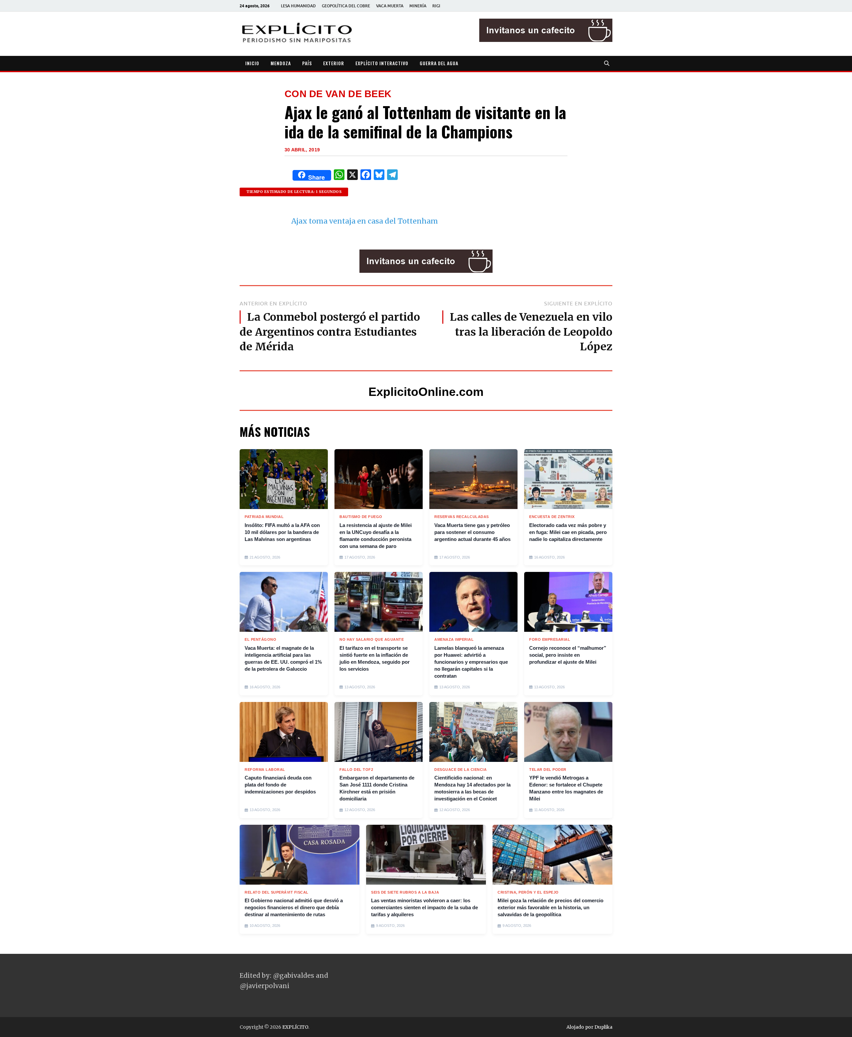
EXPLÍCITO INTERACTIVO (381, 63)
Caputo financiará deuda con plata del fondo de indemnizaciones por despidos (280, 784)
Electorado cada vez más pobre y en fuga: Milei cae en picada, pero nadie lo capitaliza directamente (568, 532)
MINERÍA (417, 5)
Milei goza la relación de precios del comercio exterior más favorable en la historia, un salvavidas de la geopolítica (550, 907)
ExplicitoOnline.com (426, 392)
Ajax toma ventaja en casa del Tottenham (364, 221)
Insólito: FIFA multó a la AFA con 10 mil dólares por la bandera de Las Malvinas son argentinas (282, 532)
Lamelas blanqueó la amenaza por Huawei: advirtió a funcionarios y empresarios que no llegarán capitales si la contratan (471, 662)
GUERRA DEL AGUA (439, 63)
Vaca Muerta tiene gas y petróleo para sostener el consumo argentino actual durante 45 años (472, 532)
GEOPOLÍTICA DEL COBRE (346, 5)
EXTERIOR (333, 63)
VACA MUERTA (389, 5)
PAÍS (307, 63)
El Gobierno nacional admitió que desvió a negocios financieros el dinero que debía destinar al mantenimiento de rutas (294, 907)
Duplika (603, 1027)
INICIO (252, 63)
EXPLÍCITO (295, 1027)
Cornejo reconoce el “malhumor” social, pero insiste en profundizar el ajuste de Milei (567, 655)
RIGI (436, 5)
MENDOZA (281, 63)
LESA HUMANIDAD (298, 5)
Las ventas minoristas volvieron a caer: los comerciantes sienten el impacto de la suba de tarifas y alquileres (424, 907)
